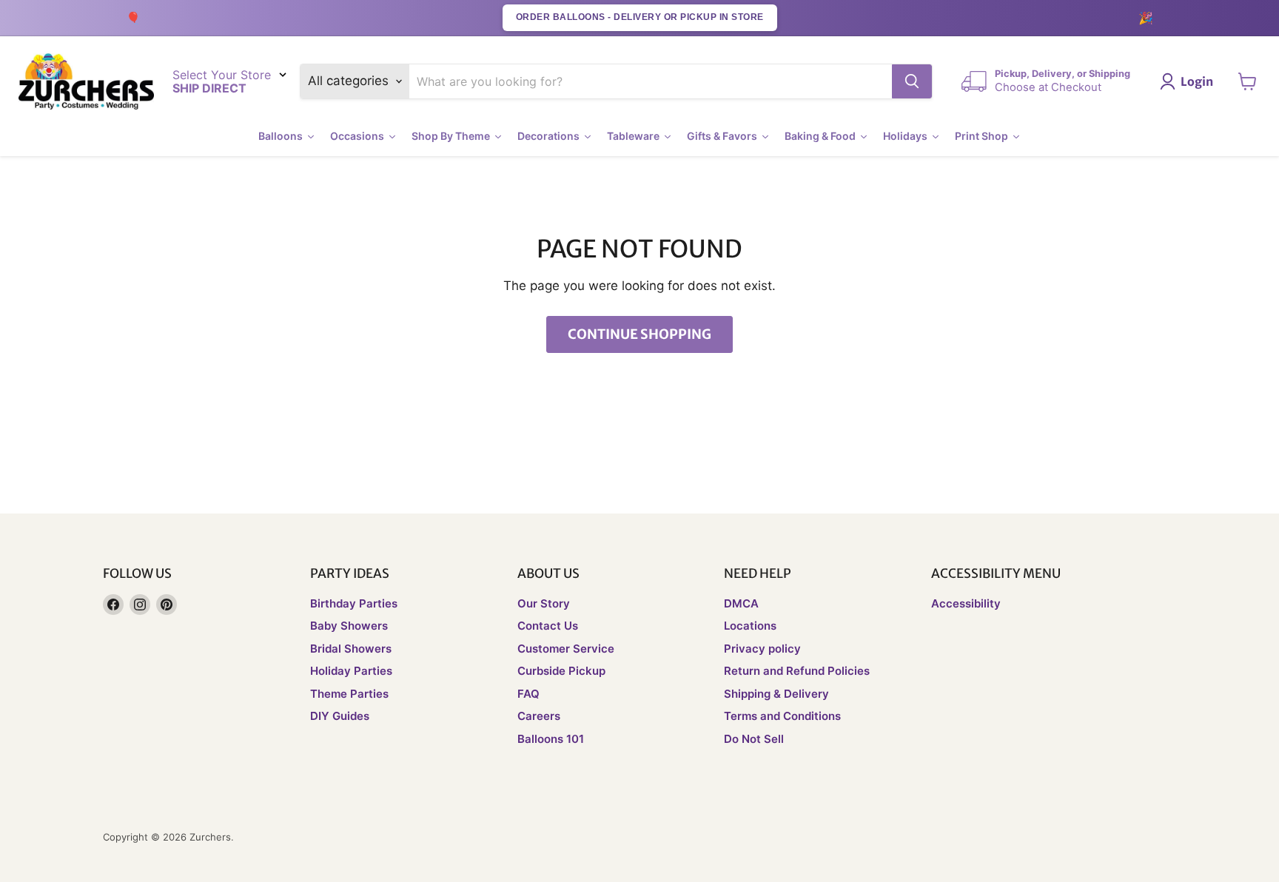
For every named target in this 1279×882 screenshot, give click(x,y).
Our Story (543, 603)
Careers (538, 716)
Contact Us (547, 626)
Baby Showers (349, 626)
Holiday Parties (351, 671)
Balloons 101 (550, 739)
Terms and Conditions (782, 716)
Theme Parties (349, 694)
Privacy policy (762, 649)
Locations (750, 626)
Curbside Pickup (561, 671)
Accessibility (966, 603)
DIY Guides (339, 716)
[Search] (912, 81)
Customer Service (565, 649)
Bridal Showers (351, 649)
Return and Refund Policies (797, 671)
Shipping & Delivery (776, 694)
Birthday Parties (353, 603)
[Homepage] (86, 81)
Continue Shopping (639, 334)
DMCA (741, 603)
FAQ (528, 694)
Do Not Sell (754, 739)
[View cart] (1247, 81)
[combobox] (651, 81)
